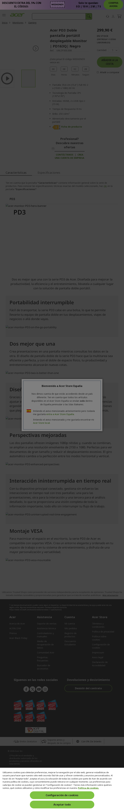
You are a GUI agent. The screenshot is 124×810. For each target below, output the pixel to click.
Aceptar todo (62, 804)
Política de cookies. (88, 788)
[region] (62, 789)
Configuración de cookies (62, 795)
